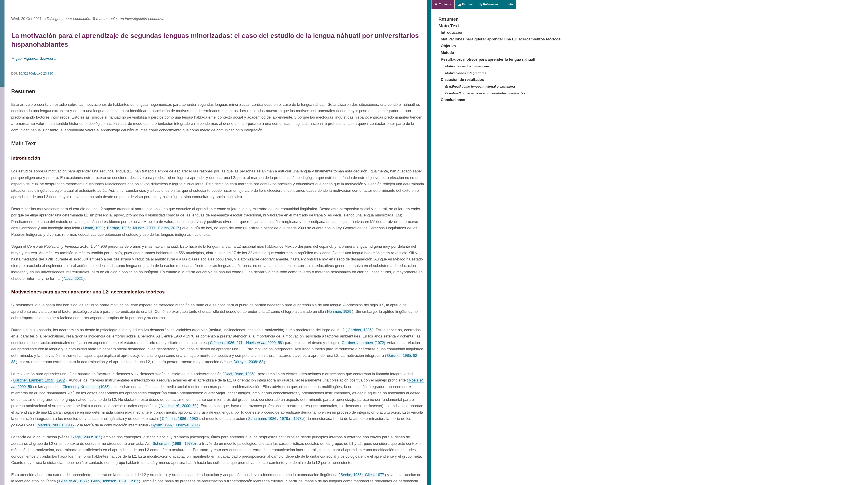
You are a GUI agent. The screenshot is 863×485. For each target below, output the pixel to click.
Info (510, 4)
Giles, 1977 (374, 475)
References (490, 4)
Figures (467, 4)
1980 (194, 419)
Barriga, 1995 (118, 228)
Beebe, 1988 (350, 475)
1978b (299, 419)
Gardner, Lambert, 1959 (33, 380)
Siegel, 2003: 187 (85, 437)
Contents (444, 4)
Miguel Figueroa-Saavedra (33, 58)
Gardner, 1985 (359, 330)
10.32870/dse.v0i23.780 (36, 73)
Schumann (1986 (167, 443)
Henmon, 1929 (339, 311)
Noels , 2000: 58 (264, 343)
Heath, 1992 (93, 228)
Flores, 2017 (168, 228)
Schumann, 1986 (262, 419)
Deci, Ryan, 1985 (239, 374)
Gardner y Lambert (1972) (363, 343)
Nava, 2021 (73, 278)
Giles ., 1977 (73, 481)
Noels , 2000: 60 (178, 406)
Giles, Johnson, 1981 (109, 481)
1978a (285, 419)
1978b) (190, 443)
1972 (61, 380)
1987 (134, 481)
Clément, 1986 (174, 419)
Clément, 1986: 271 (226, 343)
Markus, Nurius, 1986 (56, 425)
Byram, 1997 (162, 425)
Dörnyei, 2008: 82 (248, 362)
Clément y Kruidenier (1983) (86, 387)
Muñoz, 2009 (144, 228)
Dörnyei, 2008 (188, 425)
